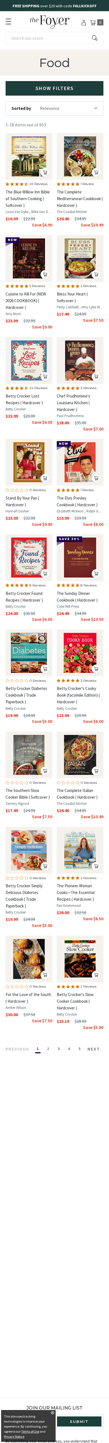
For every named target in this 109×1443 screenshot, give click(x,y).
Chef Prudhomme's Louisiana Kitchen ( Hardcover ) (73, 402)
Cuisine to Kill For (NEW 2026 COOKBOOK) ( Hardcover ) (26, 300)
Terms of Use (30, 1431)
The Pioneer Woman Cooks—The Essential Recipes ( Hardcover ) (75, 892)
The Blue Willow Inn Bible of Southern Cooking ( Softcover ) (28, 198)
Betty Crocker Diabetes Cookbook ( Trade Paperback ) (26, 695)
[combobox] (54, 38)
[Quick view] (45, 172)
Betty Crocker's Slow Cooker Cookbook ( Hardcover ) (75, 1001)
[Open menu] (8, 21)
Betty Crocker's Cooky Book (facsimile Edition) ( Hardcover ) (78, 695)
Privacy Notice (14, 1436)
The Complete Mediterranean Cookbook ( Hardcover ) (80, 198)
